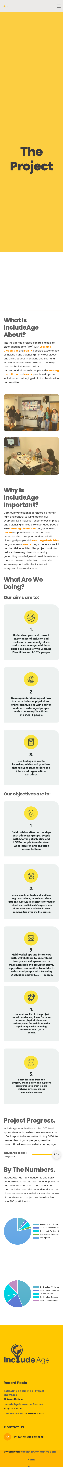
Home (31, 1459)
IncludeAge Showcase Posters (23, 1404)
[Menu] (59, 6)
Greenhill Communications (38, 1451)
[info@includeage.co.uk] (9, 1437)
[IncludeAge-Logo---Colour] (5, 6)
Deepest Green (13, 1413)
